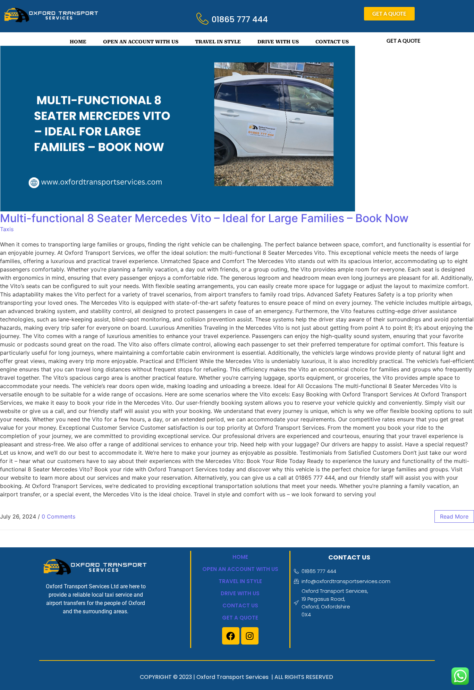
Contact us (240, 605)
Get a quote (240, 617)
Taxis (7, 229)
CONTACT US (332, 41)
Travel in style (240, 581)
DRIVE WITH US (278, 41)
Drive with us (240, 593)
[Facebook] (230, 636)
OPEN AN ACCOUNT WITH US (140, 41)
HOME (78, 41)
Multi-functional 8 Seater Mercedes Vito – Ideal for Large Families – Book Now (204, 218)
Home (240, 557)
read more (454, 516)
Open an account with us (240, 569)
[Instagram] (250, 636)
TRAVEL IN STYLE (218, 41)
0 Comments (58, 516)
